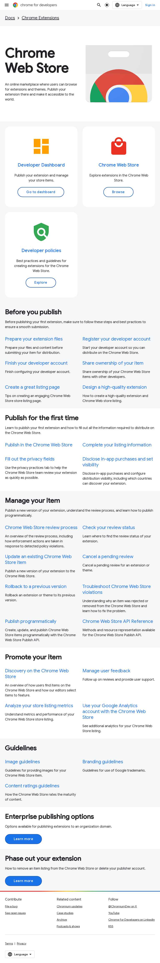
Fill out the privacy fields (29, 459)
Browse (118, 192)
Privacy (21, 943)
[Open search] (98, 4)
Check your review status (108, 527)
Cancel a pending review (107, 556)
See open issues (15, 913)
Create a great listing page (32, 387)
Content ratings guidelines (32, 786)
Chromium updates (69, 906)
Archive (62, 919)
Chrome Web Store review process (41, 527)
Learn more (23, 839)
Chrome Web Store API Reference (117, 621)
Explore (40, 283)
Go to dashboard (40, 192)
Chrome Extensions (40, 18)
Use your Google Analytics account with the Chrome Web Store (114, 711)
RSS (110, 926)
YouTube (113, 913)
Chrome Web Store (119, 165)
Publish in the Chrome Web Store (38, 445)
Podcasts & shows (68, 926)
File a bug (11, 906)
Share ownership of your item (112, 363)
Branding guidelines (102, 762)
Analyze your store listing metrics (39, 705)
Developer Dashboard (41, 165)
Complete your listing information (116, 445)
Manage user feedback (106, 671)
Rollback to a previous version (35, 586)
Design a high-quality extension (114, 387)
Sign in (150, 5)
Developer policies (41, 250)
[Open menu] (6, 5)
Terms (9, 943)
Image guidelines (22, 762)
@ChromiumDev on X (122, 906)
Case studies (65, 913)
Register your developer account (116, 339)
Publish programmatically (30, 621)
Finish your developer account (36, 363)
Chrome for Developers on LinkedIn (131, 919)
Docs (10, 18)
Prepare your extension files (33, 339)
